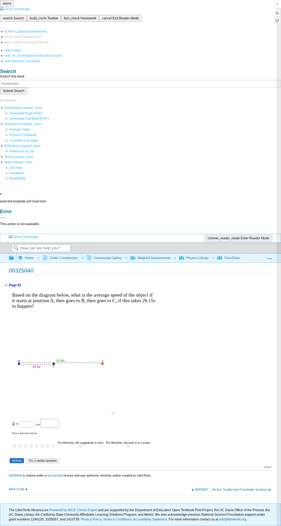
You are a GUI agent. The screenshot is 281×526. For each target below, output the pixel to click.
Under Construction (64, 258)
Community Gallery (108, 258)
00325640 (15, 475)
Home (29, 258)
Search (16, 248)
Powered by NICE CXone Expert (73, 510)
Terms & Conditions (117, 519)
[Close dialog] (3, 217)
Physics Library (197, 258)
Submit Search (13, 91)
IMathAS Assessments (154, 258)
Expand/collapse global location (269, 257)
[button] (16, 173)
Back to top (16, 489)
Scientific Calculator (23, 140)
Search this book (12, 76)
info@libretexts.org (232, 519)
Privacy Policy (91, 519)
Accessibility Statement (150, 519)
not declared (55, 475)
